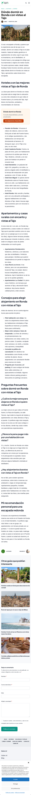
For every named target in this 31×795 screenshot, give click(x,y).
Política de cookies (10, 792)
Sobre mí (15, 743)
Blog (2, 758)
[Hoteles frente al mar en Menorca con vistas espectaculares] (15, 621)
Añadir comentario (6, 701)
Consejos (26, 741)
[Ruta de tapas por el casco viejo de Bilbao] (15, 599)
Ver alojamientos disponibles (13, 121)
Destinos (11, 739)
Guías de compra (17, 741)
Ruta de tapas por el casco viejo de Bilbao (14, 610)
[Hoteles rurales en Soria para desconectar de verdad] (15, 575)
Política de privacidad (20, 792)
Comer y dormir (6, 741)
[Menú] (29, 3)
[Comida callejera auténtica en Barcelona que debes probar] (15, 645)
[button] (28, 762)
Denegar (15, 784)
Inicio (5, 739)
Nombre (3, 676)
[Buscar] (26, 3)
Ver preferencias (15, 788)
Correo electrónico (6, 684)
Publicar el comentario (9, 729)
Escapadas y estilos (21, 739)
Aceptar (15, 779)
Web (2, 693)
